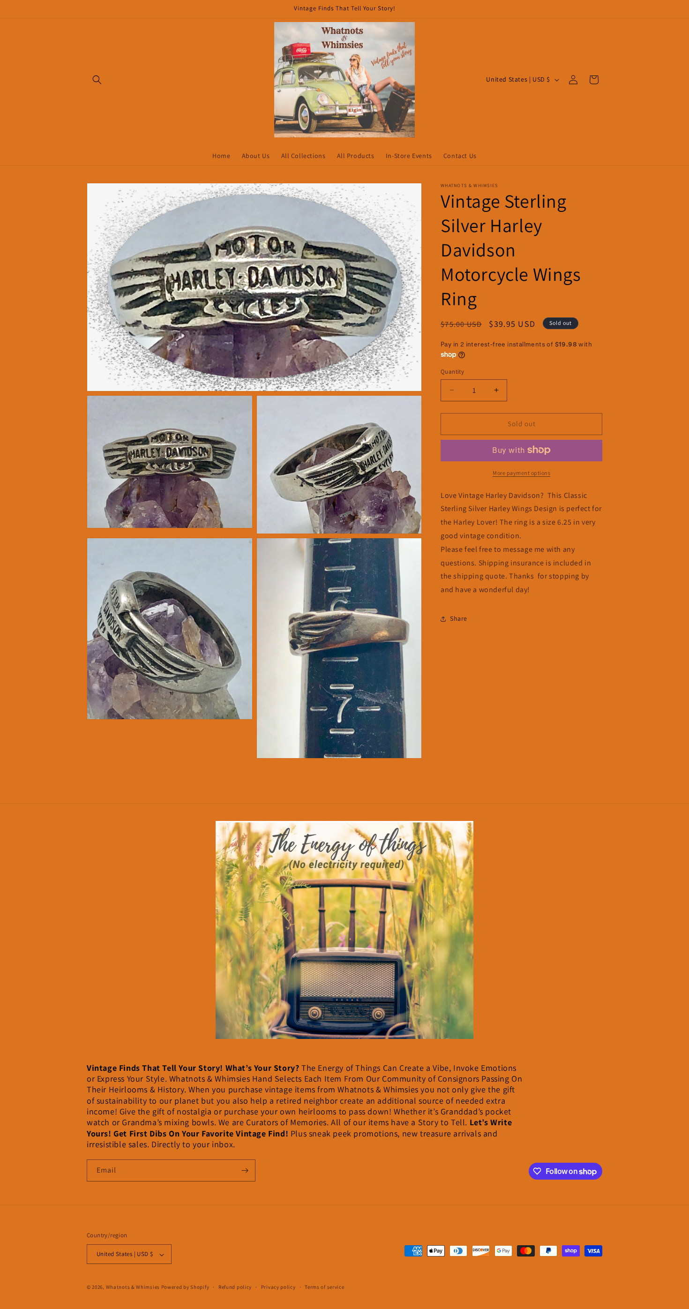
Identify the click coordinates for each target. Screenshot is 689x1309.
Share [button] (458, 618)
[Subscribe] (244, 1170)
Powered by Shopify (185, 1287)
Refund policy (235, 1287)
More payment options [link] (521, 472)
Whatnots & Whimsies (133, 1287)
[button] (97, 79)
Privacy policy (278, 1287)
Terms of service (324, 1287)
